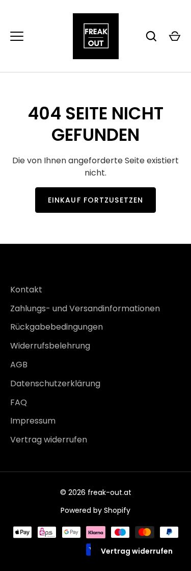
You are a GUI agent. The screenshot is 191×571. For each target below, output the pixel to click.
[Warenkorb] (174, 36)
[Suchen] (151, 36)
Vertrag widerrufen (48, 439)
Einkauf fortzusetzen (95, 200)
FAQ (18, 402)
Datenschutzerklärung (55, 383)
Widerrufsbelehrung (50, 346)
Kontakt (26, 289)
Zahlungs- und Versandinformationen (85, 308)
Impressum (33, 421)
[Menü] (17, 36)
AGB (19, 364)
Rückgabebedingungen (56, 327)
